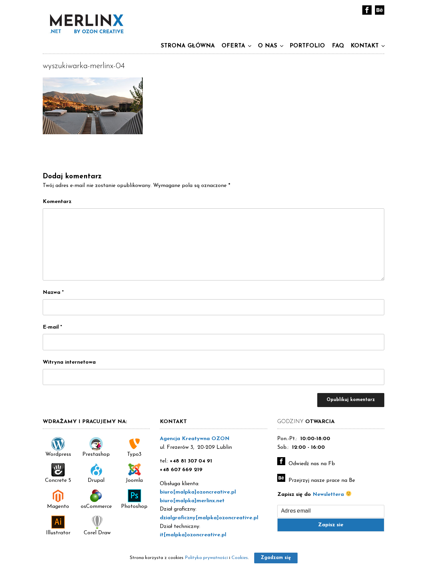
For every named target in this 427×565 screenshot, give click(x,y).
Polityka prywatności (206, 557)
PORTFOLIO (307, 46)
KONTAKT (365, 46)
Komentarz (57, 201)
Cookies (240, 557)
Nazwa (53, 292)
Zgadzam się (276, 557)
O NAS (267, 46)
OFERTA (233, 46)
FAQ (338, 46)
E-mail (52, 327)
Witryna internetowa (69, 362)
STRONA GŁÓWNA (188, 46)
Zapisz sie (330, 525)
